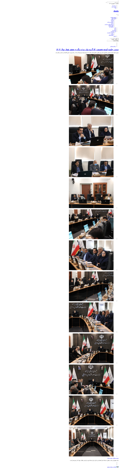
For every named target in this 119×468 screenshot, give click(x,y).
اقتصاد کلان (113, 18)
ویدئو (113, 33)
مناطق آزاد (111, 26)
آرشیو (115, 36)
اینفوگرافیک (111, 35)
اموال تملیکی (111, 25)
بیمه (115, 29)
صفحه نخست (113, 17)
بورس (112, 23)
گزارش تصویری (110, 32)
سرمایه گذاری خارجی (109, 24)
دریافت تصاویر (113, 46)
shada (116, 11)
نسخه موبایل (109, 458)
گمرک (112, 20)
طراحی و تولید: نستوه (111, 466)
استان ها (114, 30)
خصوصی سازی (110, 22)
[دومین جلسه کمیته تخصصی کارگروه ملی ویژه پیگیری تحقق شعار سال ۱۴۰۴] (91, 83)
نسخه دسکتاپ (116, 458)
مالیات (112, 19)
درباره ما (114, 5)
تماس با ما (114, 6)
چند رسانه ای (113, 31)
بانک (115, 27)
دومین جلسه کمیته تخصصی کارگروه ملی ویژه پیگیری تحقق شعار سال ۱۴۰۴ (87, 49)
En (115, 8)
